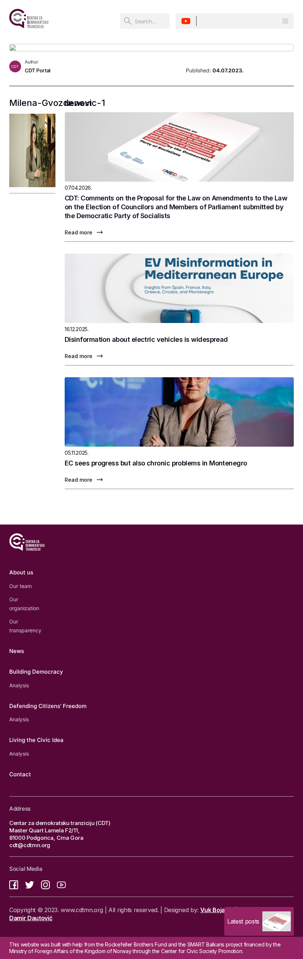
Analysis (19, 685)
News (16, 650)
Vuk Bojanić (216, 910)
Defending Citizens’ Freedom (47, 705)
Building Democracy (36, 671)
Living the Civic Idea (36, 739)
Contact (20, 774)
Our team (20, 586)
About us (21, 572)
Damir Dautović (30, 918)
